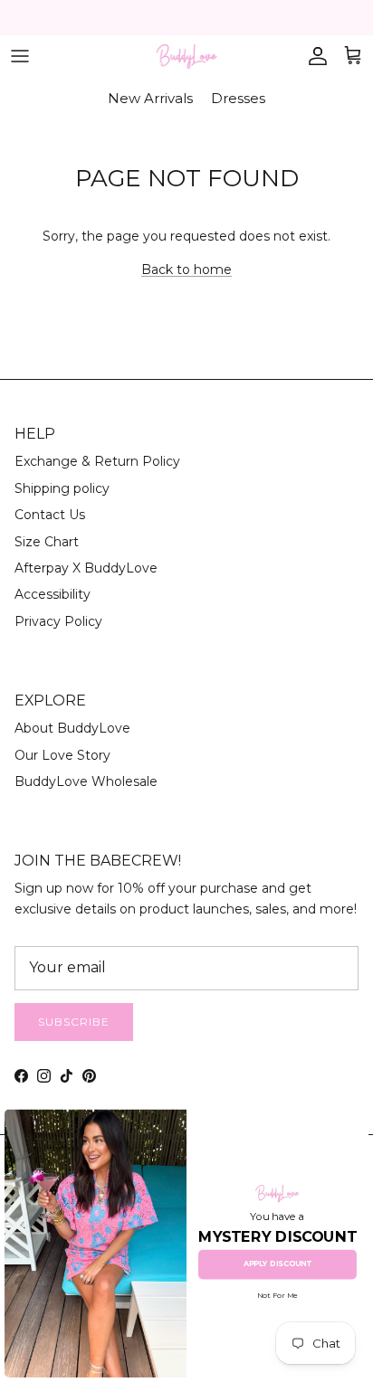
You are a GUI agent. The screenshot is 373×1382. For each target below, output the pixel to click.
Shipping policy (62, 488)
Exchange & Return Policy (97, 461)
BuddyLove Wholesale (86, 781)
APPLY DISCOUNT (277, 1264)
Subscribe (74, 1021)
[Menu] (20, 56)
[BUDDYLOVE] (186, 56)
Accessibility (52, 594)
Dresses (238, 98)
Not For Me (277, 1295)
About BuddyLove (72, 728)
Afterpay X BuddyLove (86, 568)
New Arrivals (150, 98)
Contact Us (49, 514)
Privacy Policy (58, 621)
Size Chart (46, 542)
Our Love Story (62, 755)
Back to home (186, 269)
